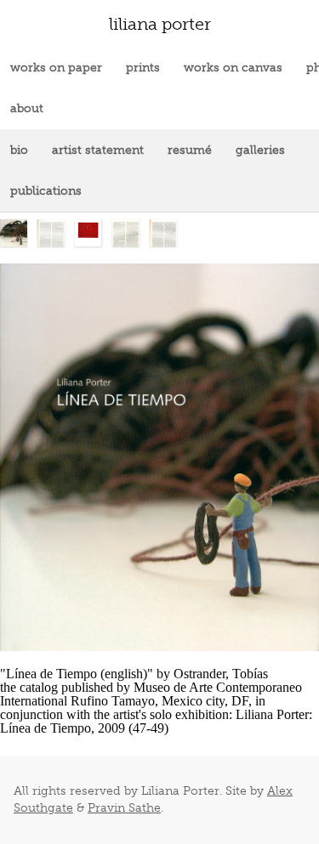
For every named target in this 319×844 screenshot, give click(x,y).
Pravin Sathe (124, 808)
